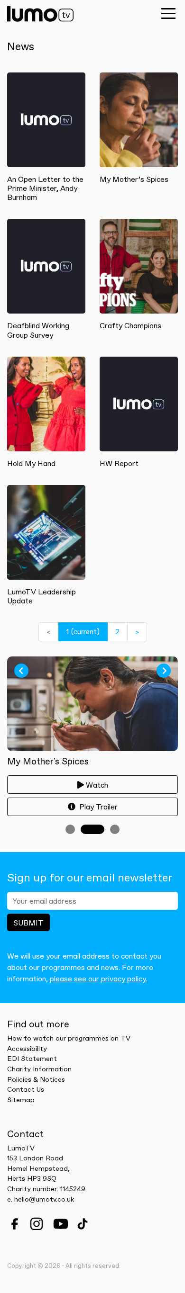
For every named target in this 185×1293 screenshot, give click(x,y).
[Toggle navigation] (168, 13)
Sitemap (21, 1099)
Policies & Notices (36, 1079)
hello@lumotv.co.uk (44, 1199)
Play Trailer (97, 806)
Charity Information (39, 1069)
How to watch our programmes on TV (68, 1038)
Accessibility (27, 1048)
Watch (97, 785)
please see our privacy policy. (98, 978)
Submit (28, 922)
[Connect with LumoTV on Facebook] (14, 1224)
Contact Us (25, 1089)
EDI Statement (32, 1058)
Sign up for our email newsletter (89, 878)
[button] (21, 671)
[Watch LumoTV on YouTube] (60, 1224)
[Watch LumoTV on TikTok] (82, 1224)
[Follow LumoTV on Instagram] (36, 1224)
